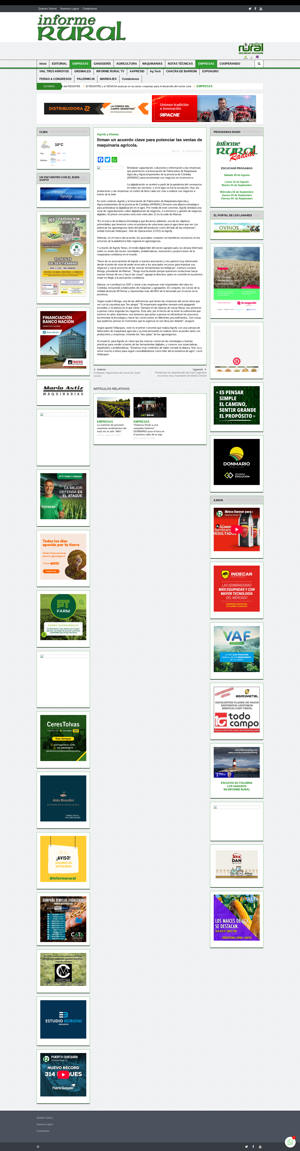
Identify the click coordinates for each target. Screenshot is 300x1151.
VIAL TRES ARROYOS (54, 71)
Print (177, 151)
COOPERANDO (230, 63)
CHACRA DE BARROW (181, 71)
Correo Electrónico (194, 151)
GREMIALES (82, 71)
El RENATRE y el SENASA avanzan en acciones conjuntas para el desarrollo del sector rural (66, 86)
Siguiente (198, 369)
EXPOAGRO (210, 71)
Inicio (43, 63)
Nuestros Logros (69, 8)
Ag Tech (155, 71)
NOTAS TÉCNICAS (180, 63)
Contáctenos (90, 8)
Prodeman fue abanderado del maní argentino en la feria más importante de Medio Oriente (181, 374)
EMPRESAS (80, 63)
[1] (290, 1143)
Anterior (101, 369)
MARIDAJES (108, 78)
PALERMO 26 (86, 78)
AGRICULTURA (126, 63)
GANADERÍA (102, 63)
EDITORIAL (59, 63)
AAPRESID (137, 71)
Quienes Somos (47, 8)
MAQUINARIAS (152, 63)
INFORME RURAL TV (110, 71)
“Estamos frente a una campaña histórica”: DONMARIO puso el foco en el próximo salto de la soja (149, 428)
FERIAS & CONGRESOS (55, 78)
